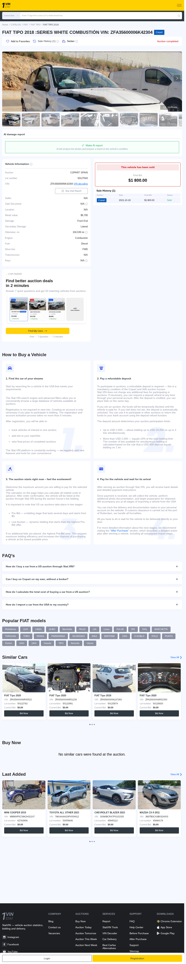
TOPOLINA (10, 636)
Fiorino (8, 643)
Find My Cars (35, 330)
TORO (26, 636)
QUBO (52, 629)
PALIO (82, 629)
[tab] (89, 724)
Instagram (13, 937)
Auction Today (83, 927)
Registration (137, 958)
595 (133, 629)
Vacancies (54, 933)
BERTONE (109, 636)
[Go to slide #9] (168, 119)
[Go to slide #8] (149, 119)
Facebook (13, 944)
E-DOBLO (139, 636)
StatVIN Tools (110, 927)
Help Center (136, 927)
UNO (21, 643)
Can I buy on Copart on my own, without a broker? (37, 579)
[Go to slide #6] (109, 119)
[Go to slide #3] (50, 119)
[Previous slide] (7, 78)
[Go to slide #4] (70, 119)
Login (47, 958)
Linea (106, 629)
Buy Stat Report (73, 191)
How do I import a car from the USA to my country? (37, 604)
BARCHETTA (161, 629)
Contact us (54, 927)
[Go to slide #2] (31, 119)
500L (144, 629)
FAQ (132, 921)
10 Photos (172, 107)
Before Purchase (139, 933)
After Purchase (138, 939)
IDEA (94, 636)
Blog (50, 921)
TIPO (60, 643)
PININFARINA (58, 636)
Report (106, 921)
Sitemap (134, 951)
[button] (11, 15)
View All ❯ (176, 657)
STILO (154, 636)
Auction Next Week (86, 945)
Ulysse (90, 643)
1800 (34, 643)
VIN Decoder (109, 933)
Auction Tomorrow (85, 933)
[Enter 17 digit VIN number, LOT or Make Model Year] (179, 15)
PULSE (120, 629)
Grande (47, 643)
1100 (25, 629)
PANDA (40, 636)
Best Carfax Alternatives (109, 947)
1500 (124, 636)
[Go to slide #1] (11, 119)
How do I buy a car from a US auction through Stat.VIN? (40, 566)
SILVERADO (78, 636)
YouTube (12, 951)
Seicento (75, 643)
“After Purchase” (119, 530)
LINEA (38, 629)
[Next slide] (177, 78)
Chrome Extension (171, 921)
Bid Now (24, 713)
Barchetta (67, 629)
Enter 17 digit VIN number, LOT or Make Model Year (42, 16)
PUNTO (169, 636)
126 (94, 629)
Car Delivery (109, 939)
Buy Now (80, 921)
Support (134, 945)
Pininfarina (10, 629)
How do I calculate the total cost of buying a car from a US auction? (48, 591)
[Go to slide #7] (129, 119)
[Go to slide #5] (90, 119)
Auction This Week (86, 939)
